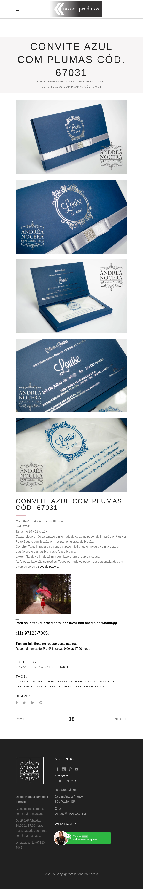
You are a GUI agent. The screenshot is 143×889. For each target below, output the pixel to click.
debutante (73, 686)
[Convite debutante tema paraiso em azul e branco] (71, 137)
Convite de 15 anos (80, 681)
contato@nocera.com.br (70, 813)
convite (22, 681)
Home (41, 81)
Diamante (55, 81)
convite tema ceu (48, 686)
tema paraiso (93, 686)
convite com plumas (46, 681)
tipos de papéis (48, 566)
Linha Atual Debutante (84, 81)
